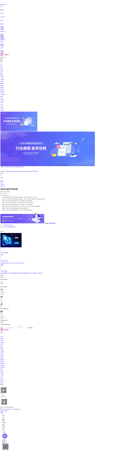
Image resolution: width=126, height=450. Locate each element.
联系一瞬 (2, 52)
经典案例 (2, 23)
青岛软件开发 (22, 171)
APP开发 (1, 13)
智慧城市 (2, 36)
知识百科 (2, 98)
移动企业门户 (2, 37)
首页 (1, 6)
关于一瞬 (2, 47)
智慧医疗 (2, 34)
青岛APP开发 (12, 171)
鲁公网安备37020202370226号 (6, 409)
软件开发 (2, 20)
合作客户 (2, 51)
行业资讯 (2, 100)
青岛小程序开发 (17, 171)
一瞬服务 (1, 336)
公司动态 (2, 102)
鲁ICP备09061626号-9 (17, 409)
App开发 (1, 27)
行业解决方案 (2, 31)
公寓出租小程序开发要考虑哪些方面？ (10, 226)
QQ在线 (3, 441)
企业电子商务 (2, 39)
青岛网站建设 (7, 171)
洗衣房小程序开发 (52, 223)
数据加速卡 (2, 35)
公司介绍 (2, 50)
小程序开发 (2, 16)
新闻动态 (2, 41)
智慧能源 (2, 38)
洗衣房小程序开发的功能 (19, 166)
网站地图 (2, 412)
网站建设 (2, 9)
